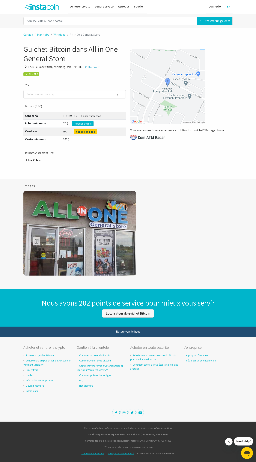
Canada (28, 35)
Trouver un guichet (218, 21)
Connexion (215, 6)
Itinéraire (94, 67)
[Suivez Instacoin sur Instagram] (124, 412)
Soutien (139, 6)
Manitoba (43, 35)
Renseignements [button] (82, 123)
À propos (123, 6)
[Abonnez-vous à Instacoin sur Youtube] (140, 412)
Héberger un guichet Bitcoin (201, 360)
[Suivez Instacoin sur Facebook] (116, 412)
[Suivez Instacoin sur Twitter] (132, 412)
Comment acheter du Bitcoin (94, 355)
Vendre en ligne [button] (85, 131)
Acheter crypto (80, 6)
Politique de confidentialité (121, 453)
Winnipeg (59, 35)
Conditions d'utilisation (93, 453)
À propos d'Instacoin (197, 355)
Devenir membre (35, 385)
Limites (29, 375)
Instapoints (32, 391)
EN (228, 6)
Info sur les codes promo (39, 380)
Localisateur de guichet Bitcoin (128, 313)
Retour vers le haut (128, 332)
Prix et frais (32, 370)
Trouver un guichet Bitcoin (40, 355)
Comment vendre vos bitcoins (95, 360)
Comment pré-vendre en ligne (95, 375)
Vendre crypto (104, 6)
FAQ (81, 380)
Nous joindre (86, 385)
